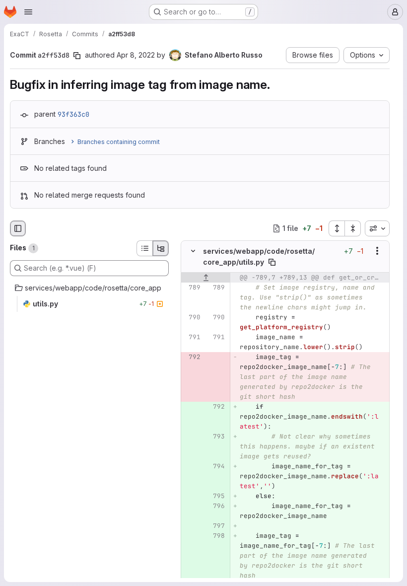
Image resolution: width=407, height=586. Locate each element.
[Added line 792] (216, 407)
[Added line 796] (216, 506)
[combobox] (377, 228)
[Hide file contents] (193, 251)
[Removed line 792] (192, 357)
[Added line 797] (216, 526)
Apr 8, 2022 (136, 55)
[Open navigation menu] (28, 12)
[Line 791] (192, 337)
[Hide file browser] (18, 228)
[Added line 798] (216, 536)
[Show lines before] (205, 278)
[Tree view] (161, 248)
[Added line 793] (216, 436)
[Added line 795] (216, 496)
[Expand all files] (336, 228)
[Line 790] (192, 317)
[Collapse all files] (353, 228)
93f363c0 (73, 114)
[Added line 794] (216, 466)
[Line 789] (192, 288)
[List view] (144, 248)
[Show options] (377, 251)
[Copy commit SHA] (77, 56)
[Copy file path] (272, 262)
